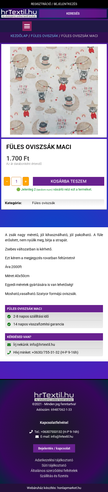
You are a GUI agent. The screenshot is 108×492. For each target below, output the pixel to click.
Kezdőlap (19, 36)
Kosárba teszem (68, 181)
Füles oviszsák (44, 36)
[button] (27, 26)
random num (44, 189)
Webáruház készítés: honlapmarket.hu (54, 488)
